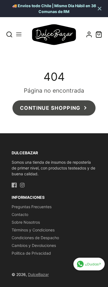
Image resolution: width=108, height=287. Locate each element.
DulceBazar (38, 274)
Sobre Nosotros (26, 222)
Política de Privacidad (31, 253)
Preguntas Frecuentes (32, 206)
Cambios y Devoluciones (34, 245)
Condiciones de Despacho (35, 237)
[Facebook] (14, 185)
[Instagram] (22, 185)
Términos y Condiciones (33, 230)
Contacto (20, 214)
